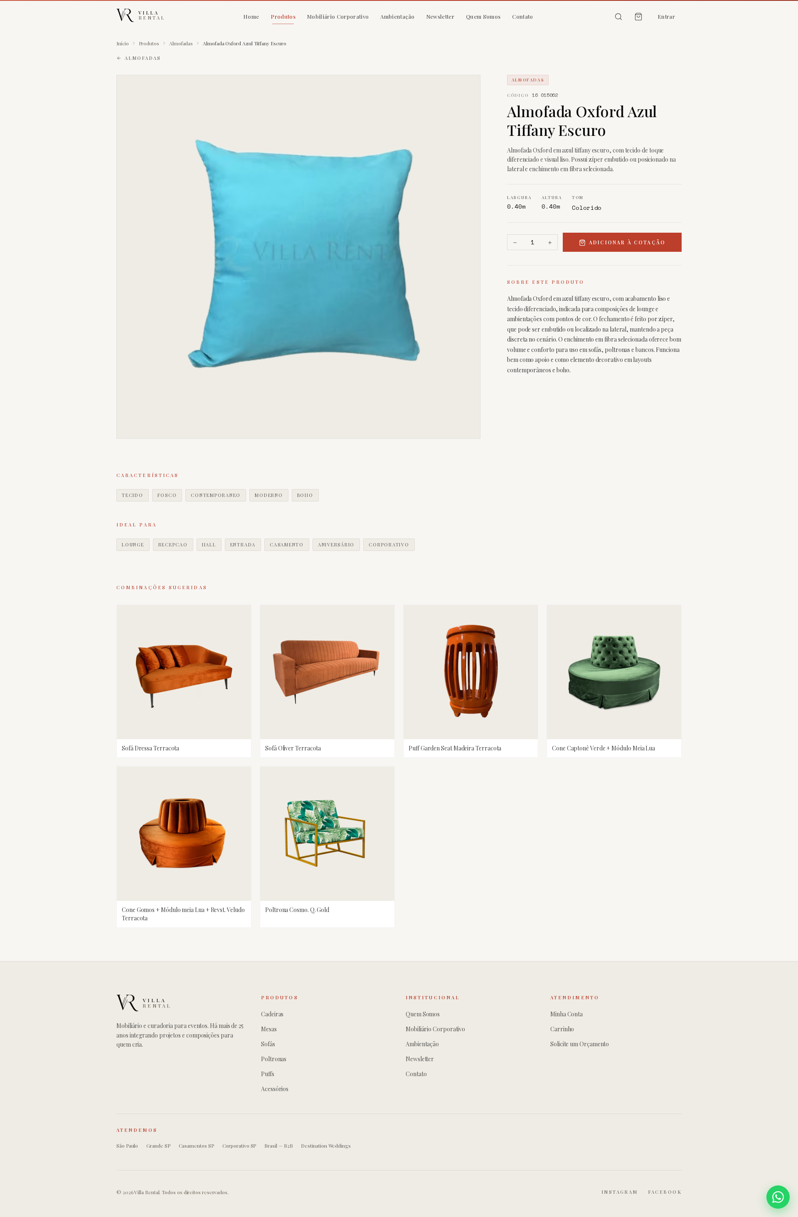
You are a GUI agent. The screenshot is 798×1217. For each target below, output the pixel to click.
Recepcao (173, 544)
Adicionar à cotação (627, 242)
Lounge (133, 544)
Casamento (287, 544)
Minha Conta (566, 1014)
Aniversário (336, 544)
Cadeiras (272, 1014)
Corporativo (389, 544)
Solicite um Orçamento (579, 1044)
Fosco (167, 495)
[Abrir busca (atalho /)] (618, 16)
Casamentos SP (196, 1145)
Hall (209, 544)
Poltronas (273, 1059)
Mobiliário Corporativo (338, 16)
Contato (522, 16)
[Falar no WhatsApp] (778, 1197)
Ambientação (397, 16)
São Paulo (127, 1145)
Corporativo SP (239, 1145)
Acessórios (274, 1089)
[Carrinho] (638, 16)
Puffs (267, 1074)
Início (122, 43)
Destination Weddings (325, 1145)
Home (251, 16)
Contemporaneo (216, 495)
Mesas (269, 1029)
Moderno (269, 495)
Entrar (666, 16)
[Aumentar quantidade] (549, 242)
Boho (305, 495)
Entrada (243, 544)
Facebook (665, 1192)
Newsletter (440, 16)
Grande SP (158, 1145)
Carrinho (562, 1029)
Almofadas (181, 43)
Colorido (586, 208)
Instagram (619, 1192)
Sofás (268, 1044)
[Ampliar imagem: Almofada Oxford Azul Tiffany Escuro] (298, 257)
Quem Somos (483, 16)
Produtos (283, 16)
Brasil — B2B (278, 1145)
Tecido (132, 495)
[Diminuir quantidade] (514, 242)
